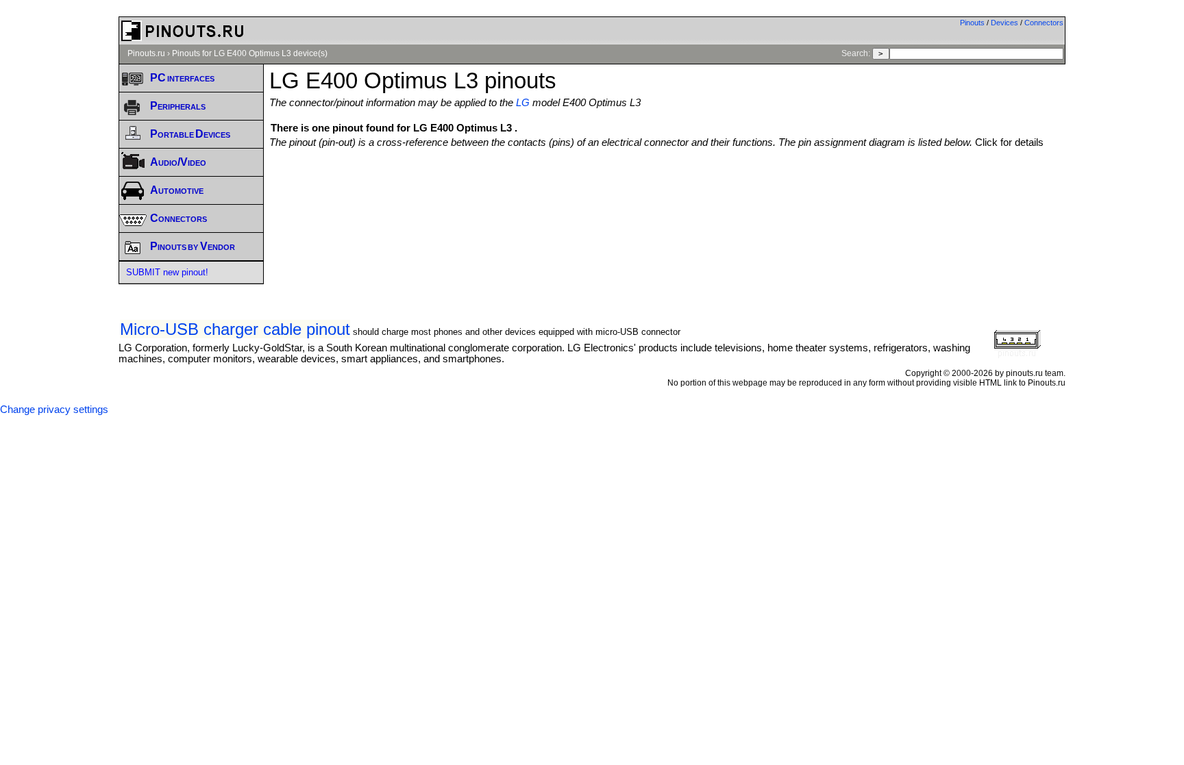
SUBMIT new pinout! (167, 272)
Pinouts (972, 22)
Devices (1004, 22)
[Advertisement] (667, 185)
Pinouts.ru (146, 53)
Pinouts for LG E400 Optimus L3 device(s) (250, 53)
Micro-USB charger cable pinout (235, 329)
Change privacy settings (54, 409)
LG (523, 102)
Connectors (1043, 22)
